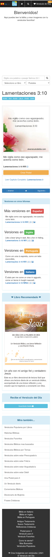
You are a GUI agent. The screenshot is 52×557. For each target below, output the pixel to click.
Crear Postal (26, 172)
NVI (10, 98)
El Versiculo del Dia (26, 555)
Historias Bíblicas (11, 432)
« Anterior (10, 190)
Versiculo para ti (26, 533)
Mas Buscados (26, 543)
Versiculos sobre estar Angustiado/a (20, 466)
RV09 (15, 98)
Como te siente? (26, 540)
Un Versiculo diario (12, 483)
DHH (32, 98)
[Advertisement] (26, 48)
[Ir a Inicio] (26, 191)
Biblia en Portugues (26, 517)
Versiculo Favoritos (26, 536)
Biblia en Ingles (26, 514)
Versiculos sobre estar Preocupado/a (20, 455)
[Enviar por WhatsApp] (27, 167)
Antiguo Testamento (26, 521)
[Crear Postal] (34, 222)
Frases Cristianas (12, 500)
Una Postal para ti (12, 478)
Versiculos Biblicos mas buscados (19, 444)
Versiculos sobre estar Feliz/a (17, 461)
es (6, 4)
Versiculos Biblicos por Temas (17, 449)
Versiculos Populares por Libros (18, 427)
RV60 (5, 98)
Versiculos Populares (26, 546)
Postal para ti (26, 531)
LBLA (21, 98)
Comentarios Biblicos (13, 489)
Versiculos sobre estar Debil (16, 472)
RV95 (27, 98)
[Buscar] (47, 78)
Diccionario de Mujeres (14, 494)
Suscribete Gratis (25, 406)
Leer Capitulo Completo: (24, 179)
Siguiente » (42, 190)
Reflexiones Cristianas (26, 526)
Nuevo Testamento (26, 524)
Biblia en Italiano (26, 511)
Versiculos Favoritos (13, 438)
